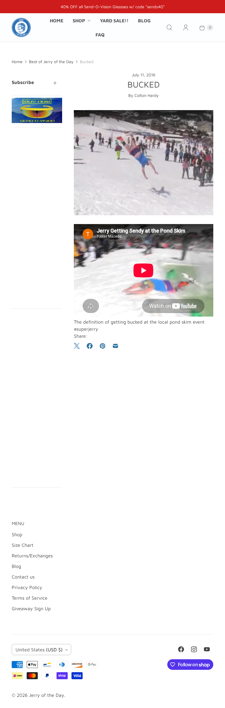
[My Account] (186, 28)
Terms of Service (29, 598)
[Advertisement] (37, 218)
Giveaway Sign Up (31, 608)
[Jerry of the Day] (21, 27)
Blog (144, 20)
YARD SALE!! (114, 20)
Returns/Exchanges (32, 555)
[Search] (169, 28)
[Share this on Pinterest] (102, 345)
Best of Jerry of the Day (51, 61)
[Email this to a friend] (115, 345)
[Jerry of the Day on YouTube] (206, 649)
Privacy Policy (27, 587)
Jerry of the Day (46, 695)
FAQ (100, 34)
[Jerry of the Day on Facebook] (181, 649)
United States (39, 649)
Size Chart (22, 545)
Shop (79, 20)
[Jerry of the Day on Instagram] (194, 649)
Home (56, 20)
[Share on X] (78, 345)
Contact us (23, 576)
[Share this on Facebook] (89, 345)
